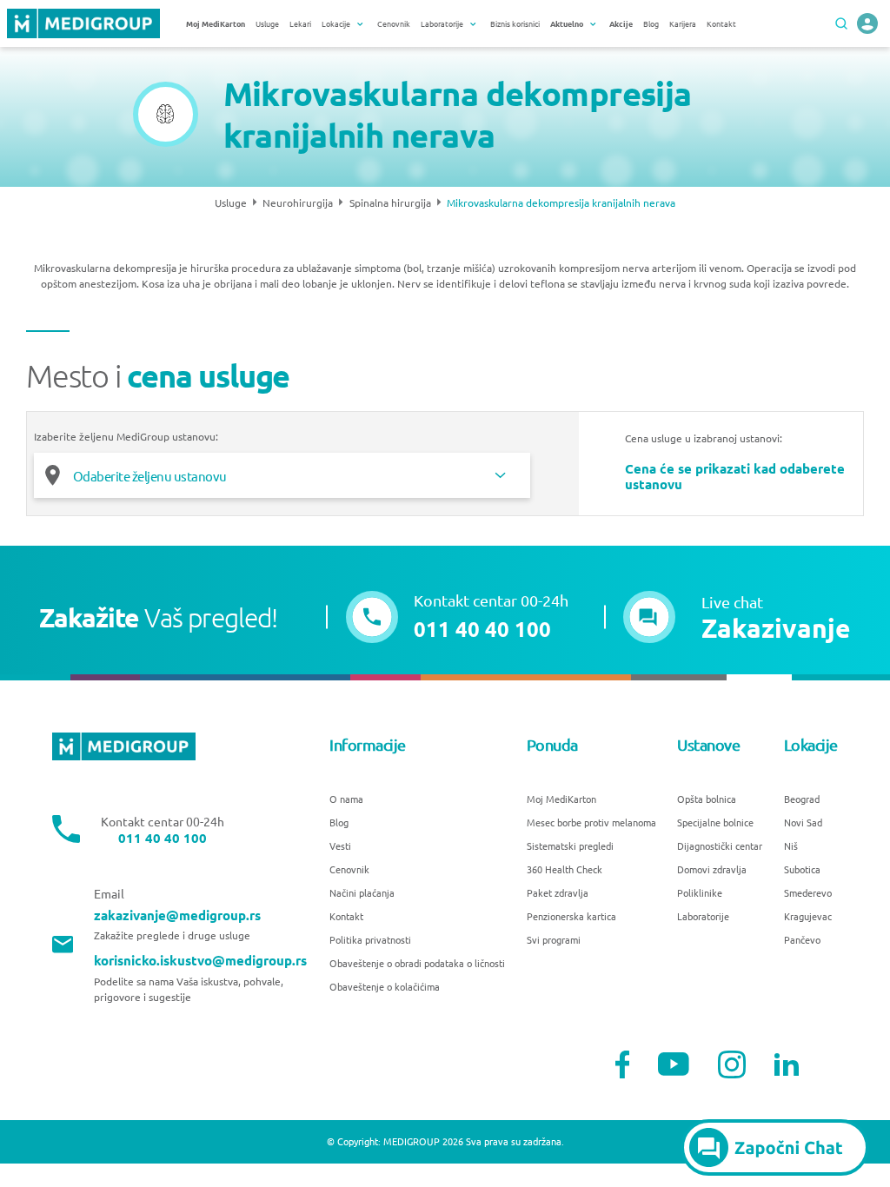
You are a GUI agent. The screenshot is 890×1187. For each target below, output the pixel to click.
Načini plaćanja (362, 892)
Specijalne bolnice (715, 822)
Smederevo (808, 892)
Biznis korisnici (515, 23)
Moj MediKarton (561, 799)
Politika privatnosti (370, 939)
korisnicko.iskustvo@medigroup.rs (200, 960)
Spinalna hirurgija (390, 202)
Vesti (340, 845)
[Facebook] (622, 1064)
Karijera (682, 23)
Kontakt (721, 23)
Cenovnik (393, 23)
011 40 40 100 (162, 838)
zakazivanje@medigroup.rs (177, 915)
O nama (346, 799)
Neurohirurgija (297, 202)
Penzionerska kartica (571, 916)
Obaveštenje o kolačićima (384, 986)
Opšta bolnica (706, 799)
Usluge (267, 23)
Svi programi (554, 939)
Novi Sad (803, 822)
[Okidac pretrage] (841, 23)
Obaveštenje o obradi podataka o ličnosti (417, 963)
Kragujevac (808, 916)
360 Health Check (564, 869)
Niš (791, 845)
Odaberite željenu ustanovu (150, 476)
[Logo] (83, 23)
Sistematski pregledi (570, 845)
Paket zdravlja (557, 892)
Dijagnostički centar (719, 845)
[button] (737, 617)
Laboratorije (703, 916)
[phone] (867, 23)
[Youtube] (673, 1064)
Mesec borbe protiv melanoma (591, 822)
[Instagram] (732, 1064)
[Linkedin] (786, 1064)
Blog (651, 23)
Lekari (300, 23)
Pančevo (802, 939)
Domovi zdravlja (712, 869)
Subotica (802, 869)
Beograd (802, 799)
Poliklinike (699, 892)
